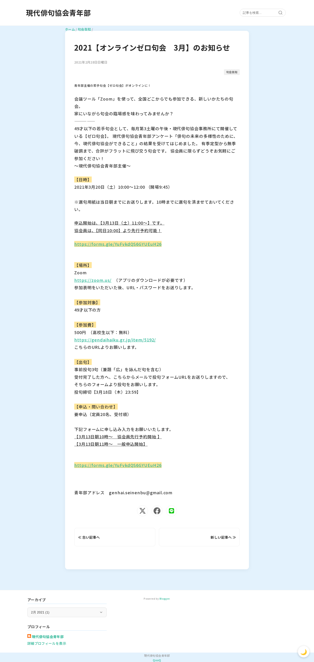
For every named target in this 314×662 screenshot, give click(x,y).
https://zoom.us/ (92, 280)
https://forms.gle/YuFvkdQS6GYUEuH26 (118, 244)
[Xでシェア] (142, 510)
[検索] (280, 12)
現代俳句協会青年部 (58, 13)
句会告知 (231, 72)
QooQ (157, 660)
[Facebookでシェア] (157, 510)
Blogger (164, 598)
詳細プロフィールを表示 (46, 643)
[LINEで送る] (171, 510)
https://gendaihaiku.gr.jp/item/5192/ (115, 340)
